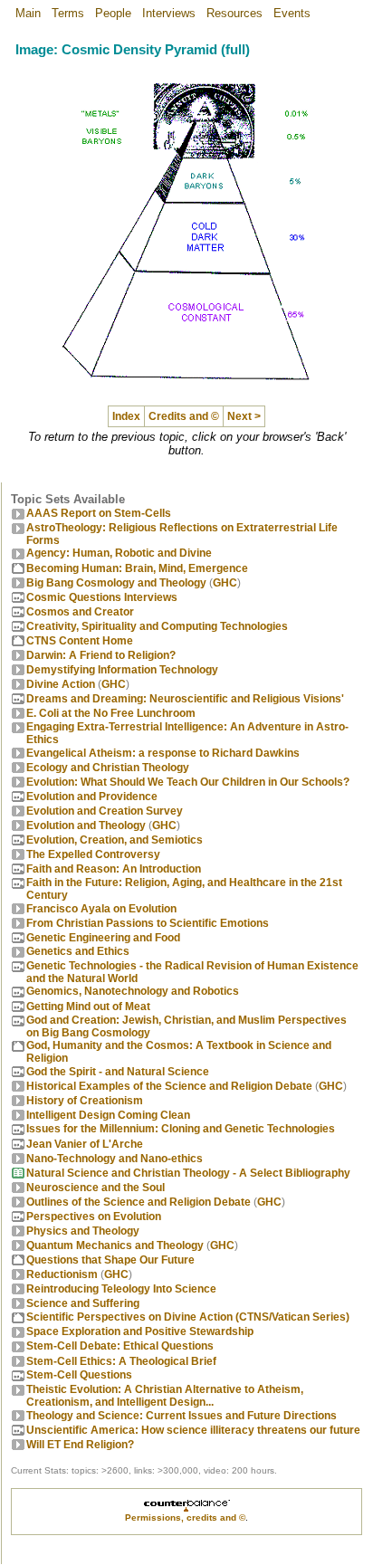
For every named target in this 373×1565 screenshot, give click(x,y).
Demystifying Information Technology (122, 669)
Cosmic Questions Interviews (101, 597)
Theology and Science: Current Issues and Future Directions (181, 1415)
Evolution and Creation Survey (104, 811)
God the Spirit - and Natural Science (117, 1071)
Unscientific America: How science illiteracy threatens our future (193, 1430)
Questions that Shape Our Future (110, 1260)
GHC (225, 583)
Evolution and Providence (92, 796)
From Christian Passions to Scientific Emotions (147, 923)
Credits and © (183, 416)
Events (292, 13)
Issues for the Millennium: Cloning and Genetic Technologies (180, 1128)
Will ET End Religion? (80, 1444)
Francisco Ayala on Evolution (101, 908)
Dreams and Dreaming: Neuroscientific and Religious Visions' (185, 698)
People (113, 13)
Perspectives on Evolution (93, 1216)
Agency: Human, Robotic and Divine (119, 553)
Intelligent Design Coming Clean (108, 1115)
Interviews (169, 13)
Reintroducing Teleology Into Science (121, 1289)
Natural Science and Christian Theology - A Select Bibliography (188, 1173)
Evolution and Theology (86, 825)
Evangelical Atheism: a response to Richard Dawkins (163, 753)
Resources (234, 13)
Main (28, 13)
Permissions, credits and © (185, 1517)
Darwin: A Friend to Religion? (101, 655)
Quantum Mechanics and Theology (115, 1245)
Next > (244, 416)
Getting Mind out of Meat (88, 1006)
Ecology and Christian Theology (107, 767)
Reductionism (62, 1274)
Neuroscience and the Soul (95, 1187)
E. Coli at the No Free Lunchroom (111, 713)
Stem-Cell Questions (79, 1375)
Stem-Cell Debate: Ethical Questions (120, 1346)
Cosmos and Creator (80, 612)
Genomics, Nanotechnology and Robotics (132, 991)
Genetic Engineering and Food (103, 937)
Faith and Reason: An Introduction (113, 869)
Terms (68, 13)
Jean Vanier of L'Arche (84, 1144)
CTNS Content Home (79, 641)
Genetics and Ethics (77, 951)
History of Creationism (84, 1100)
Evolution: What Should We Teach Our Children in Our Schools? (187, 782)
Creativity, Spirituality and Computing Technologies (157, 626)
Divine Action (60, 684)
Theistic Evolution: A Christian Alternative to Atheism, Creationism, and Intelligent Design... (164, 1395)
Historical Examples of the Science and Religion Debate (169, 1086)
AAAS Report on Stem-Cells (98, 513)
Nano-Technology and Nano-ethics (114, 1158)
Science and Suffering (82, 1303)
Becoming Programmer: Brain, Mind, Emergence (137, 568)
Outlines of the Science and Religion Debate (138, 1202)
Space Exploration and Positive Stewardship (139, 1331)
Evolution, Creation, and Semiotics (114, 840)
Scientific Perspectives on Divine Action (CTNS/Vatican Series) (187, 1317)
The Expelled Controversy (93, 854)
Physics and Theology (82, 1231)
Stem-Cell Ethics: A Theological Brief (121, 1361)
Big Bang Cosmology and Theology (116, 583)
